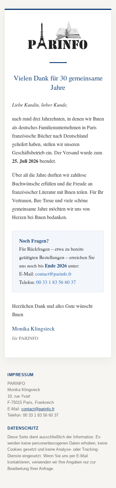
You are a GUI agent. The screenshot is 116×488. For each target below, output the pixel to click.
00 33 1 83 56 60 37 (56, 282)
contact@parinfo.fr (53, 273)
